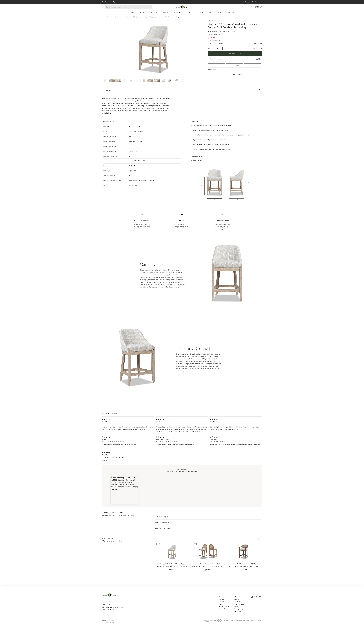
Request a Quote (237, 74)
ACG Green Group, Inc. (108, 622)
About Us (237, 597)
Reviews (221, 601)
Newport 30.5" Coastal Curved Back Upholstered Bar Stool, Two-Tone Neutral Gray (172, 565)
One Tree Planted (239, 604)
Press (236, 606)
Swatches (231, 12)
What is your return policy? (163, 528)
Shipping (222, 597)
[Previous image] (105, 51)
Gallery (247, 2)
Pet (210, 12)
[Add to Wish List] (210, 74)
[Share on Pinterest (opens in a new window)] (259, 90)
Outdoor (177, 12)
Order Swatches (256, 2)
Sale (219, 12)
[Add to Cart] (186, 558)
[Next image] (202, 51)
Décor (201, 12)
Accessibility (238, 611)
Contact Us (222, 609)
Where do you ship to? (161, 516)
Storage (189, 12)
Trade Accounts (224, 606)
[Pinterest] (254, 597)
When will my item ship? (162, 522)
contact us (131, 515)
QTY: (209, 48)
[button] (124, 490)
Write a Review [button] (230, 31)
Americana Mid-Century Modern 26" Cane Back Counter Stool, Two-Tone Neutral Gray (243, 565)
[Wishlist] (251, 7)
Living (132, 12)
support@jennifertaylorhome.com (112, 607)
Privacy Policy (238, 609)
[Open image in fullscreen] (202, 22)
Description (109, 90)
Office (165, 12)
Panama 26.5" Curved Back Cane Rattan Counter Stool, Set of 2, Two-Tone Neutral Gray (208, 565)
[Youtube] (260, 597)
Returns (221, 599)
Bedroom (154, 12)
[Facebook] (257, 597)
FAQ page (123, 515)
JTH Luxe (237, 601)
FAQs (220, 604)
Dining (142, 12)
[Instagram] (252, 597)
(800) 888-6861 (107, 605)
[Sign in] (261, 7)
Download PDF (197, 160)
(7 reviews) (221, 31)
